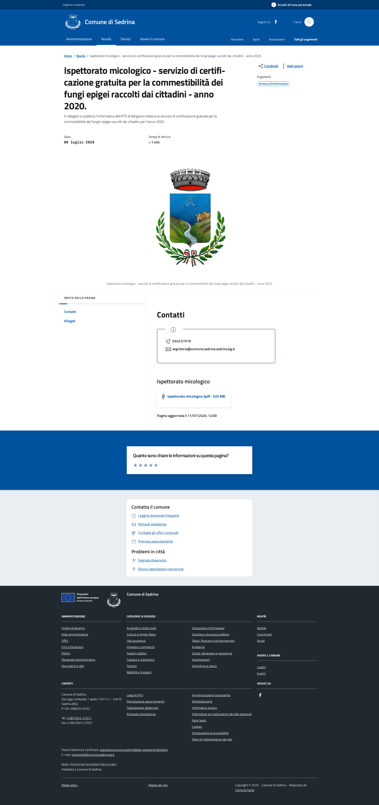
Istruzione (237, 39)
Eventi (261, 673)
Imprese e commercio (141, 647)
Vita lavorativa (136, 640)
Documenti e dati (73, 666)
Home (68, 55)
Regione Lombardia (74, 5)
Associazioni (276, 39)
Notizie (261, 628)
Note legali (199, 720)
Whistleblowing (202, 701)
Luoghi (261, 667)
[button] (291, 5)
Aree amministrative (75, 634)
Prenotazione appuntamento (145, 701)
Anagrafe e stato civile (141, 628)
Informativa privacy (204, 707)
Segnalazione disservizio (142, 707)
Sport (256, 39)
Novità (80, 55)
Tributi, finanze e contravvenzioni (213, 640)
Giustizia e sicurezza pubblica (210, 634)
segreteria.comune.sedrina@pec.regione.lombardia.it (134, 749)
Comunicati (264, 634)
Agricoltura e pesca (204, 666)
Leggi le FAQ (135, 695)
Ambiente (198, 647)
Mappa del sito (158, 785)
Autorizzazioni (201, 659)
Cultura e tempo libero (141, 634)
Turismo (132, 666)
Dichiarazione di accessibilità (210, 733)
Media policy (70, 785)
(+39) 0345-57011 (79, 718)
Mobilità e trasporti (139, 672)
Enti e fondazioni (72, 647)
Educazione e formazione (208, 628)
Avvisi (261, 640)
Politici (66, 653)
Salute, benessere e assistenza (212, 653)
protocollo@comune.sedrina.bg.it (93, 754)
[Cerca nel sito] (309, 22)
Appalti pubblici (136, 653)
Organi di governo (73, 628)
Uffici (65, 640)
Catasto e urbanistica (140, 659)
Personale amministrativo (78, 659)
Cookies (197, 726)
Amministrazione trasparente (211, 695)
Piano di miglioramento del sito (212, 739)
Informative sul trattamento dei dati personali (222, 714)
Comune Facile (244, 790)
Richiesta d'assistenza (141, 714)
